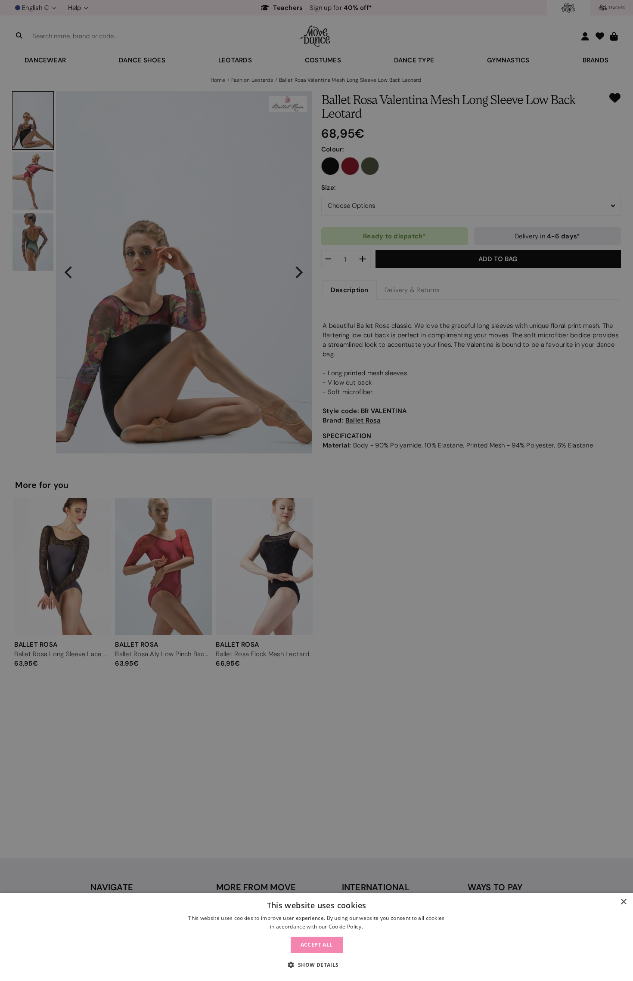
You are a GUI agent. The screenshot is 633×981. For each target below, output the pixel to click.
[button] (316, 965)
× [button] (623, 902)
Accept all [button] (317, 944)
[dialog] (316, 937)
